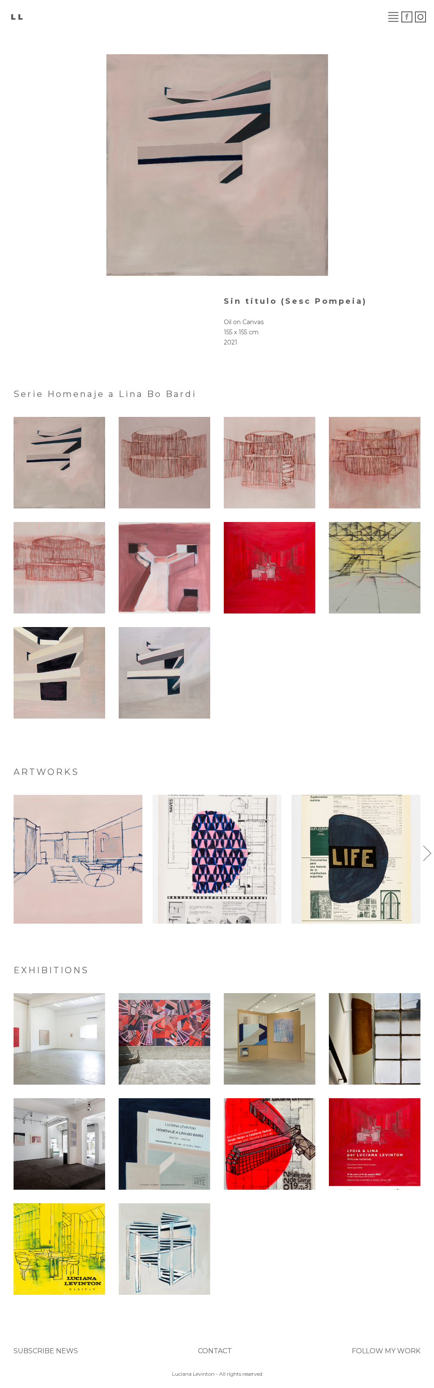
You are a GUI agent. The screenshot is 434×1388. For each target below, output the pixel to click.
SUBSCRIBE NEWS (46, 1351)
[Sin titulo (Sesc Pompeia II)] (59, 673)
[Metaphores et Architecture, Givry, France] (269, 1144)
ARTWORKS (104, 17)
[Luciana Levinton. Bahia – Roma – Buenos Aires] (164, 1249)
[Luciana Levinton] (16, 16)
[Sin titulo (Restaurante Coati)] (59, 567)
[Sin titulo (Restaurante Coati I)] (374, 462)
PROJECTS (230, 17)
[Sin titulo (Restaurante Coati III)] (164, 462)
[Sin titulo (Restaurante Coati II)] (269, 462)
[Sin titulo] (374, 567)
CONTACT (215, 1351)
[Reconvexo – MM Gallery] (59, 1039)
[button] (7, 853)
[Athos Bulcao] (217, 859)
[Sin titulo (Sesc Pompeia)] (59, 462)
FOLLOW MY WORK (386, 1351)
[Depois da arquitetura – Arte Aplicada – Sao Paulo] (59, 1144)
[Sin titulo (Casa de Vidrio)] (269, 567)
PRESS (277, 17)
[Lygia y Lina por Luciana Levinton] (374, 1144)
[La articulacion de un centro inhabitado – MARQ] (269, 1039)
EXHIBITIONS (168, 17)
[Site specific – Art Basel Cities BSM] (374, 1039)
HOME (56, 17)
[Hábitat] (59, 1249)
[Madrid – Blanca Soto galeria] (164, 1144)
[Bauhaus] (356, 859)
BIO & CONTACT (335, 17)
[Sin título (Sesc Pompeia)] (164, 567)
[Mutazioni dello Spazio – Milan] (164, 1039)
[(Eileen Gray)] (78, 859)
